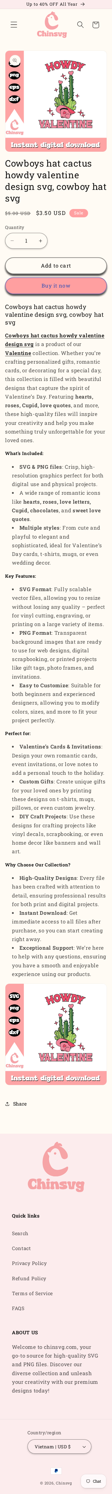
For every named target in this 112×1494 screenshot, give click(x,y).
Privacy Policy (29, 1263)
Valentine (18, 353)
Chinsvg (64, 1483)
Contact (21, 1248)
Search (20, 1233)
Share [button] (20, 1103)
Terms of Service (32, 1293)
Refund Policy (29, 1278)
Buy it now (56, 285)
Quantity (14, 227)
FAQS (18, 1308)
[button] (14, 25)
